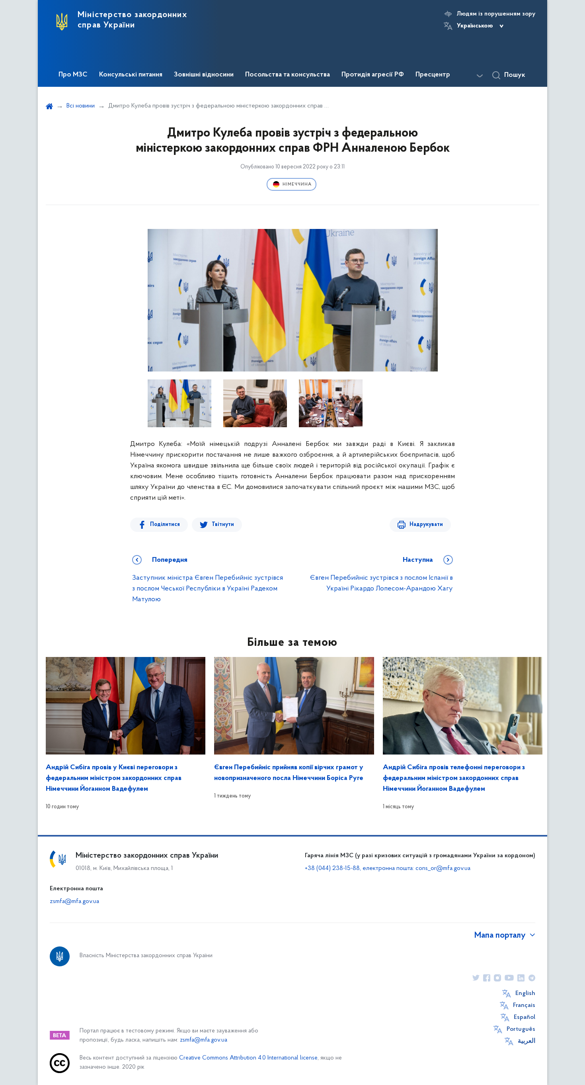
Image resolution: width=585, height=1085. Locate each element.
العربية (526, 1041)
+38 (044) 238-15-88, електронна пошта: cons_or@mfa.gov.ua (387, 868)
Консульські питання (130, 74)
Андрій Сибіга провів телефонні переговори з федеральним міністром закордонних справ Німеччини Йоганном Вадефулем (454, 778)
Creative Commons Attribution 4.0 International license (248, 1058)
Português (521, 1029)
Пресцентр (432, 74)
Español (524, 1017)
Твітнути (223, 525)
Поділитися (165, 525)
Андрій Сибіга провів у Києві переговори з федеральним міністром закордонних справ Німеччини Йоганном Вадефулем (113, 778)
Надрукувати (426, 525)
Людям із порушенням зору (496, 14)
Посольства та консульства (287, 74)
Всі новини (80, 106)
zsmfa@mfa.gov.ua (74, 901)
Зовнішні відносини (204, 74)
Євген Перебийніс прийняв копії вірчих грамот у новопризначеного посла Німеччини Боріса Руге (288, 773)
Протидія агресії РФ (372, 74)
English (525, 993)
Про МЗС (73, 74)
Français (524, 1005)
